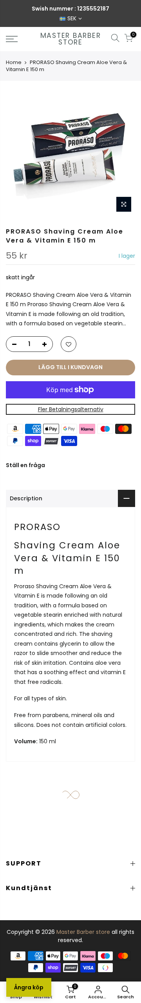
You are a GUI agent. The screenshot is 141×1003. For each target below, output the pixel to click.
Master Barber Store (70, 39)
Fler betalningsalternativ (70, 409)
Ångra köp (28, 987)
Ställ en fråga (25, 465)
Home (14, 62)
